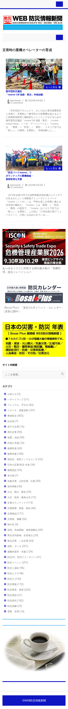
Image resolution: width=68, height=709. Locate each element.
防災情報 (12, 584)
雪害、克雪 (13, 611)
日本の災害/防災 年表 (18, 464)
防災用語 (12, 595)
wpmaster (15, 100)
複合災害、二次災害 (17, 540)
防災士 (10, 578)
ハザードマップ (15, 399)
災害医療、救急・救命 (19, 508)
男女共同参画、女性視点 (20, 535)
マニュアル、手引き (17, 404)
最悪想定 (12, 470)
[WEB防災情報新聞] (32, 22)
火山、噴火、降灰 (16, 491)
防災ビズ (12, 573)
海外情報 (12, 486)
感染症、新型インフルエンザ (22, 459)
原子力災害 (13, 426)
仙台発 (10, 421)
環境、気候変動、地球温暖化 (22, 529)
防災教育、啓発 (15, 589)
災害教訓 (12, 513)
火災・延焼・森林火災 (19, 497)
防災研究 (12, 600)
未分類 (10, 475)
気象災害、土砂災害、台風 (21, 480)
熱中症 (10, 524)
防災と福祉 (13, 567)
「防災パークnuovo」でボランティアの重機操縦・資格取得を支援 (20, 176)
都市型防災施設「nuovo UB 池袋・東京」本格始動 (24, 93)
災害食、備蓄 (14, 519)
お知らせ (12, 394)
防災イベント (14, 562)
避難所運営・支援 (16, 551)
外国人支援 (13, 442)
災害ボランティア (16, 502)
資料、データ (14, 546)
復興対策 (12, 448)
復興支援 (12, 453)
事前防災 (12, 415)
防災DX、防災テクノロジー (21, 557)
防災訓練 (12, 606)
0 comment (17, 102)
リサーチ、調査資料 (17, 410)
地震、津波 (13, 437)
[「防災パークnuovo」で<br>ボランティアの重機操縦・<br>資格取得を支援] (34, 157)
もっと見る (51, 87)
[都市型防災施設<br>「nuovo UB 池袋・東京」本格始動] (34, 73)
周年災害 (12, 432)
